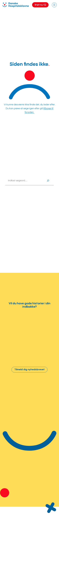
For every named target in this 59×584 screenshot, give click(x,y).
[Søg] (48, 181)
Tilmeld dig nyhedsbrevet (29, 369)
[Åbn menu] (54, 4)
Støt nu (39, 5)
